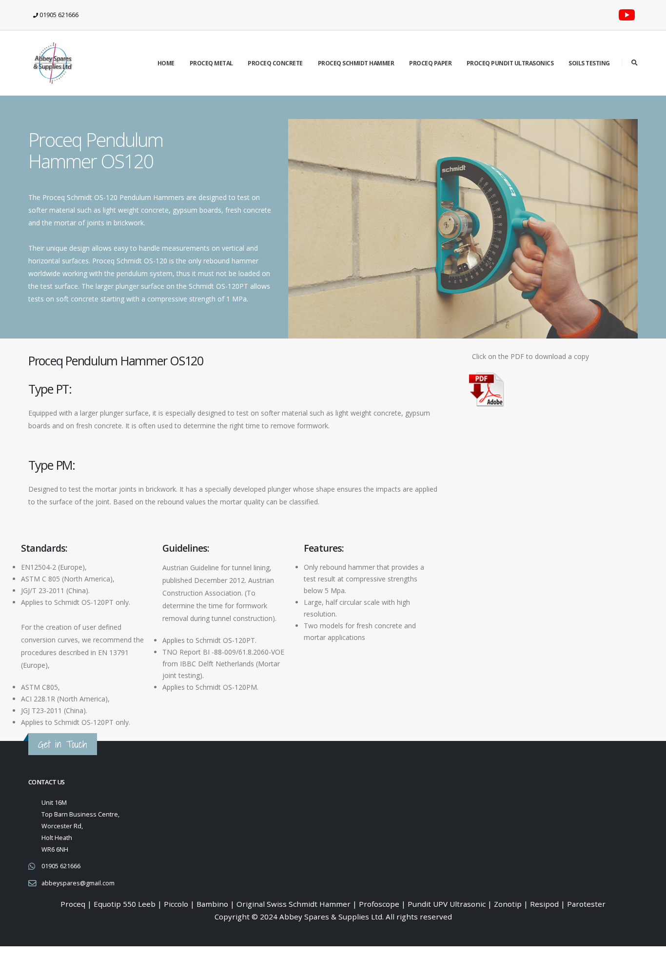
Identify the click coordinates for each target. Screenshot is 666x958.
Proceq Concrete (275, 63)
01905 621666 (60, 866)
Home (166, 63)
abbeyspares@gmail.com (78, 883)
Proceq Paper (430, 63)
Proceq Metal (211, 63)
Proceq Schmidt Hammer (356, 63)
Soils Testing (589, 63)
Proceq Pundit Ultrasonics (510, 63)
